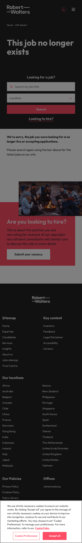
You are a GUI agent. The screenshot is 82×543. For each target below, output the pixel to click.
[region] (41, 521)
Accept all (54, 535)
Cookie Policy (42, 528)
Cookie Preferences (26, 535)
